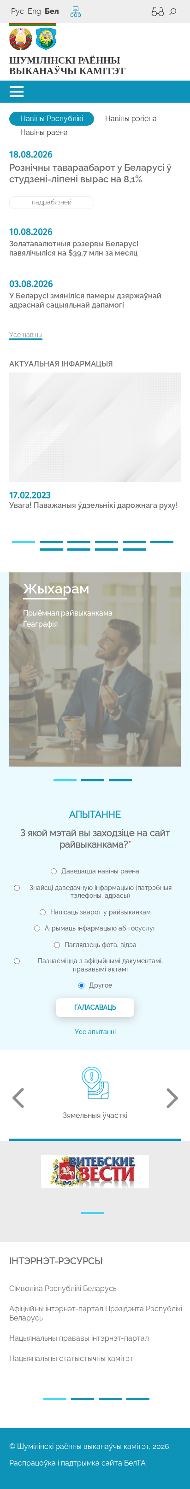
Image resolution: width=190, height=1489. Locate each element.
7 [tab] (51, 549)
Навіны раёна (44, 132)
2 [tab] (51, 542)
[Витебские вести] (95, 1171)
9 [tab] (106, 549)
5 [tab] (134, 542)
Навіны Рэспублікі (51, 118)
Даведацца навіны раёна (100, 871)
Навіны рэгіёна (131, 118)
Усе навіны (25, 334)
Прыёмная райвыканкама (68, 613)
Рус (17, 11)
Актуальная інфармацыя (61, 364)
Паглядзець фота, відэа (101, 944)
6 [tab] (161, 542)
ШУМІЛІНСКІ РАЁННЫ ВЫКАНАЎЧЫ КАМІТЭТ (67, 65)
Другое (100, 985)
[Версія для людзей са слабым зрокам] (155, 11)
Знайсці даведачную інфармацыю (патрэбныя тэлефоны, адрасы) (101, 892)
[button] (16, 92)
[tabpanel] (95, 445)
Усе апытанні (95, 1031)
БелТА (135, 1463)
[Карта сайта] (75, 11)
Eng (34, 11)
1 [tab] (23, 542)
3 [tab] (78, 542)
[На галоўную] (20, 39)
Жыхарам (56, 589)
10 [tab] (134, 549)
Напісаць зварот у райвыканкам (100, 912)
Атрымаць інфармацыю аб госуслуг (100, 928)
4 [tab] (106, 542)
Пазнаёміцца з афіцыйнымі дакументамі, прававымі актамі (100, 965)
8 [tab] (78, 549)
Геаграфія (40, 624)
